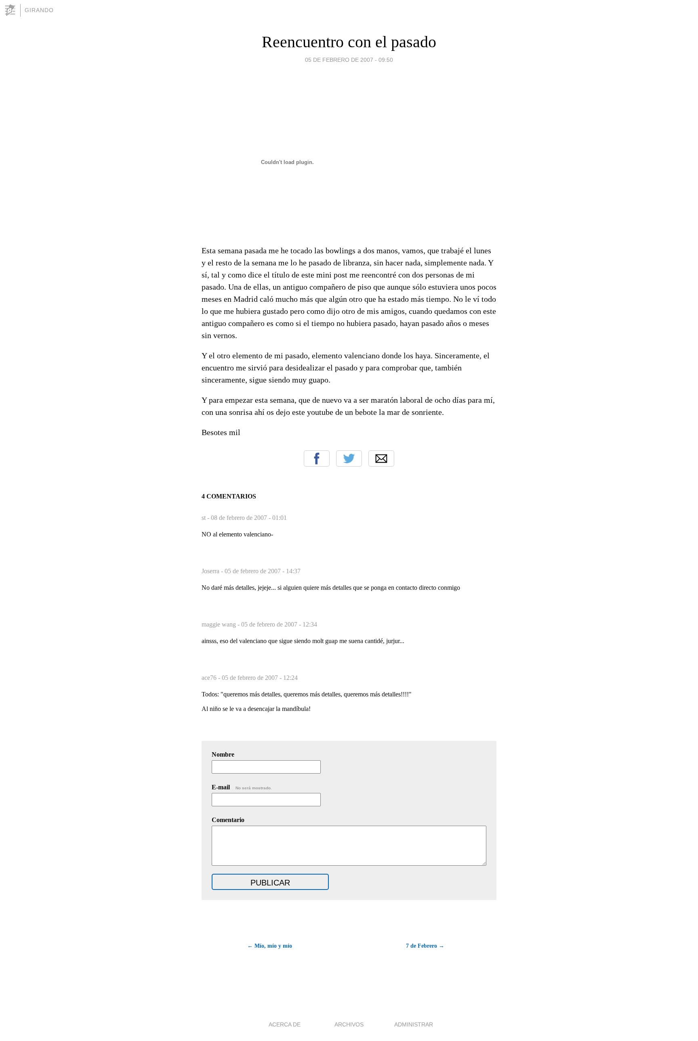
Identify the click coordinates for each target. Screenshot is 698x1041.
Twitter (349, 458)
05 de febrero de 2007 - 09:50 (349, 60)
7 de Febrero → (425, 946)
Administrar (413, 1024)
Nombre (223, 754)
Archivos (349, 1024)
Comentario (228, 819)
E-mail (242, 787)
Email (381, 458)
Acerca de (285, 1024)
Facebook (317, 458)
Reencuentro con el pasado (349, 42)
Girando (39, 10)
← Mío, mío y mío (269, 946)
